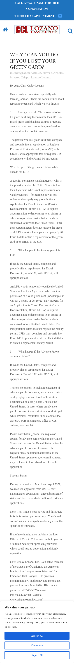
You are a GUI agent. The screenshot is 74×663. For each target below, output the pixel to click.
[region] (37, 632)
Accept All (37, 635)
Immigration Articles (27, 73)
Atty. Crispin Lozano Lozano (32, 77)
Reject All (37, 655)
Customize (37, 645)
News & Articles (53, 73)
